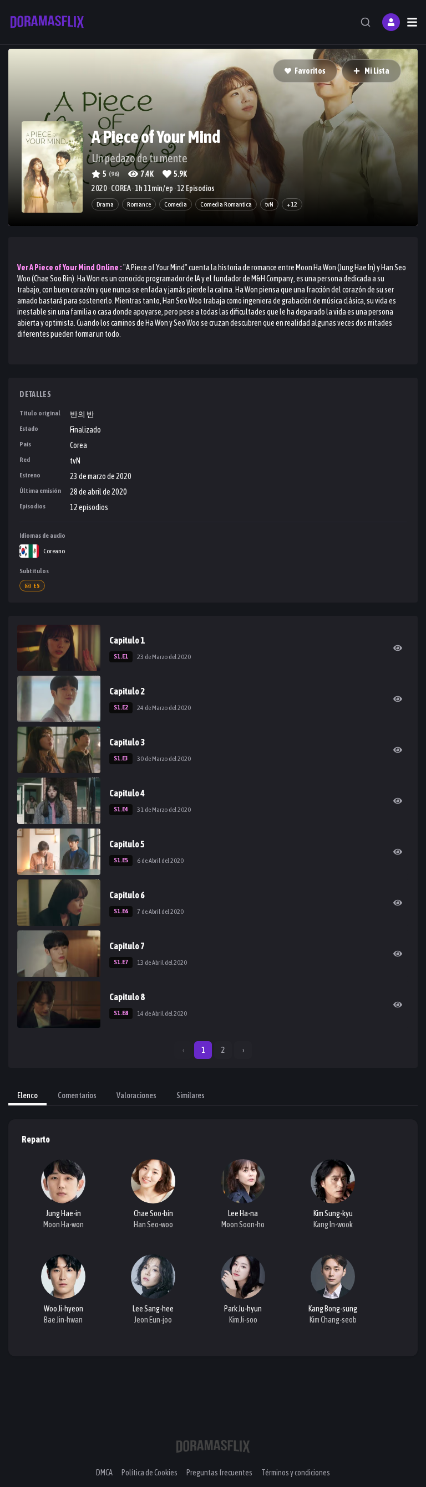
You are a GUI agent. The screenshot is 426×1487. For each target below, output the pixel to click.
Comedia (175, 204)
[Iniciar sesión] (391, 22)
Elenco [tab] (27, 1095)
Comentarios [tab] (77, 1095)
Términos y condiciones (295, 1472)
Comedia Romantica (226, 204)
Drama (105, 204)
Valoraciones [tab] (136, 1095)
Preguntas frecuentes (219, 1472)
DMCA (104, 1472)
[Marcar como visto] (398, 648)
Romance (139, 204)
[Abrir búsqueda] (366, 22)
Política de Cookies (149, 1472)
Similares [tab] (190, 1095)
